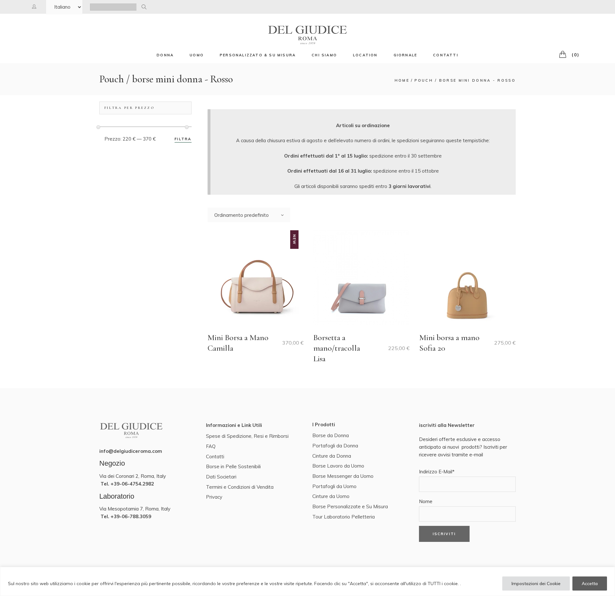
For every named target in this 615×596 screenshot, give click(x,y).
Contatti (215, 456)
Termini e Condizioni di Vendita (240, 487)
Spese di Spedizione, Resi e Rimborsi (247, 436)
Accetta (590, 583)
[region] (307, 581)
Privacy (214, 497)
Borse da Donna (330, 435)
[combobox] (249, 215)
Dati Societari (221, 477)
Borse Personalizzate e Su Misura (350, 506)
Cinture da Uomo (330, 496)
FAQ (211, 446)
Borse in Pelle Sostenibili (233, 466)
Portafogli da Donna (335, 446)
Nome (425, 501)
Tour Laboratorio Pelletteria (343, 517)
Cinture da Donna (331, 456)
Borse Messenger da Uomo (342, 476)
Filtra (183, 139)
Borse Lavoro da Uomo (338, 466)
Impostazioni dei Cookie (536, 583)
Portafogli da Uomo (334, 486)
